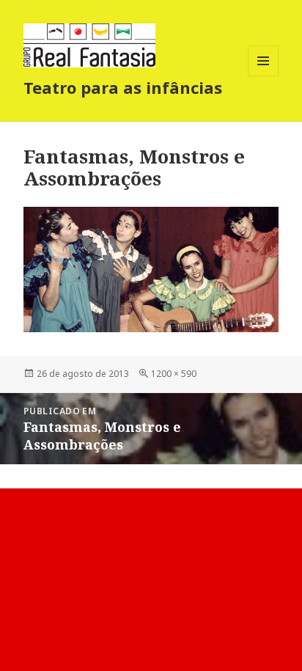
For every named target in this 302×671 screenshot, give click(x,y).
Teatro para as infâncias (122, 87)
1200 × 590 (173, 373)
